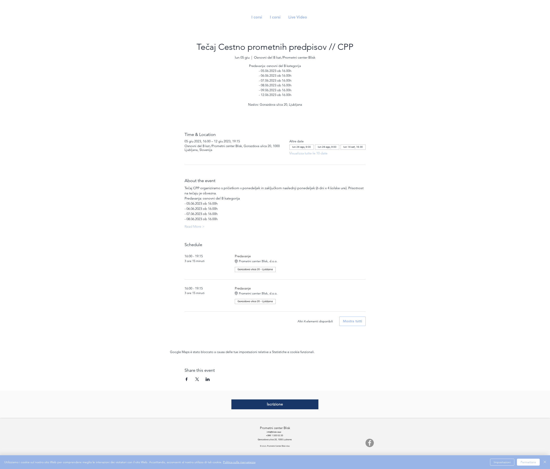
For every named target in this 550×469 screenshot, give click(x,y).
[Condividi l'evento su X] (197, 379)
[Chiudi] (544, 462)
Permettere (528, 462)
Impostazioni (502, 462)
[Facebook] (369, 443)
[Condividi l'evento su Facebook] (187, 379)
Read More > (195, 226)
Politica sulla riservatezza (239, 462)
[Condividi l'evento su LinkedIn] (208, 379)
